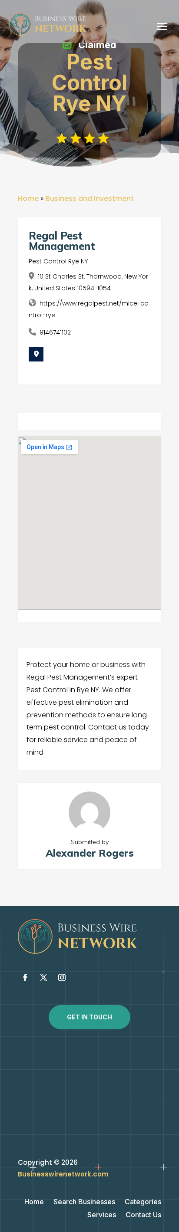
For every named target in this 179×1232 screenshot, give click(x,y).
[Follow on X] (43, 977)
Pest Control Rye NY (58, 261)
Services (101, 1215)
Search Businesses (84, 1202)
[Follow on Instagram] (61, 977)
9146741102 (55, 332)
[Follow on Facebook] (25, 977)
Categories (143, 1202)
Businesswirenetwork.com (63, 1174)
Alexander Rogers (90, 853)
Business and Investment (90, 199)
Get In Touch (89, 1017)
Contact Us (143, 1215)
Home (28, 199)
